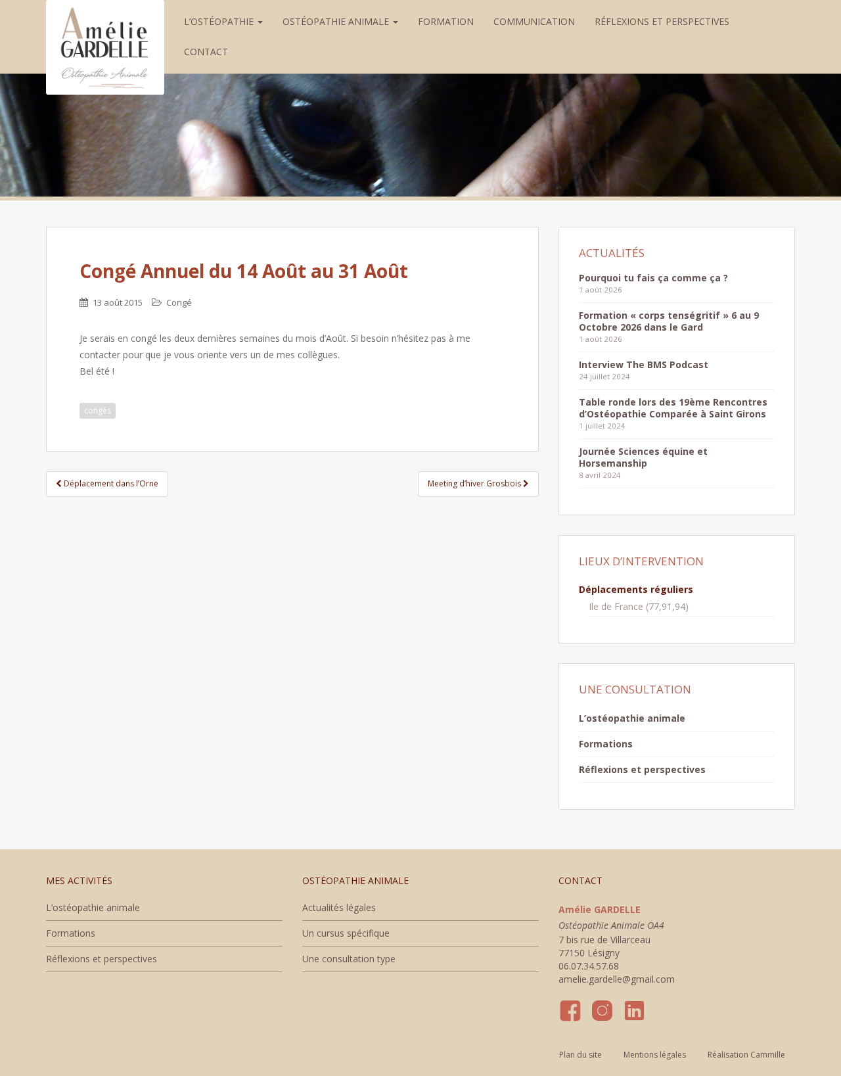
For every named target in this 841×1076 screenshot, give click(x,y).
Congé (179, 302)
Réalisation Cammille (746, 1054)
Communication (534, 21)
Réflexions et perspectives (662, 21)
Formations (606, 743)
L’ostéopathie (220, 21)
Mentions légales (655, 1054)
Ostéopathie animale (337, 21)
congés (97, 410)
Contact (206, 51)
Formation (446, 21)
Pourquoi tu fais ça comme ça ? (653, 277)
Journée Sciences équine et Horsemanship (643, 457)
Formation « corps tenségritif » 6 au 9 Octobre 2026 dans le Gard (669, 321)
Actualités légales (339, 907)
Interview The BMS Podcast (643, 364)
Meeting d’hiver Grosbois (475, 483)
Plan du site (580, 1054)
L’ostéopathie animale (632, 718)
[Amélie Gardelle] (105, 16)
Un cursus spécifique (346, 933)
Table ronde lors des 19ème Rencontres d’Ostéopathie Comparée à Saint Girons (673, 408)
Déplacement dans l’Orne (110, 483)
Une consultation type (349, 958)
